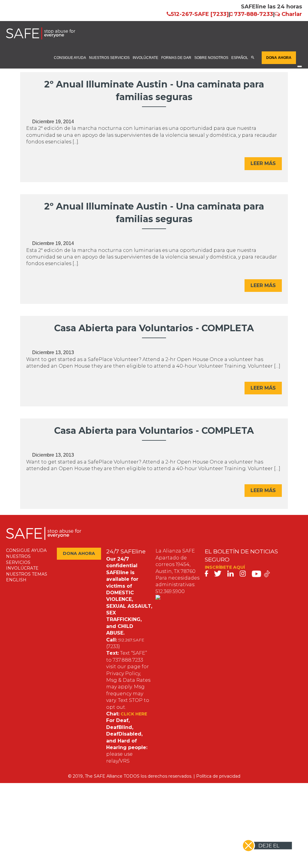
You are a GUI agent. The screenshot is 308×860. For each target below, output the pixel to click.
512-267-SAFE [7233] (200, 14)
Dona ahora (278, 58)
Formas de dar (176, 58)
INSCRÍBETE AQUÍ (225, 567)
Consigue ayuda (70, 58)
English (16, 580)
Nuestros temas (26, 574)
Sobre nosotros (211, 58)
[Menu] (299, 66)
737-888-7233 (253, 14)
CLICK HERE (134, 714)
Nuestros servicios (109, 58)
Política (203, 776)
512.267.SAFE (131, 640)
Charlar (292, 14)
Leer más (263, 163)
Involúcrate (145, 58)
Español (239, 58)
